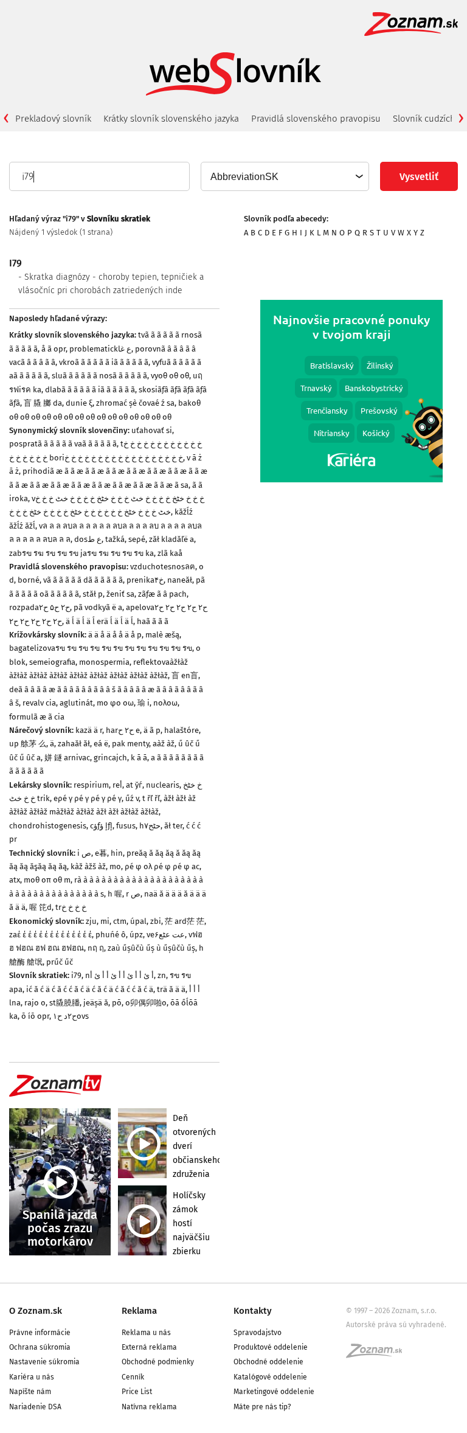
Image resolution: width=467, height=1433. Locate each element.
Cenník (133, 1377)
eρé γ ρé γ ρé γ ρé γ (88, 798)
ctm (119, 921)
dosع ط (88, 539)
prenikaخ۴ (145, 580)
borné (29, 580)
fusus (126, 825)
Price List (137, 1391)
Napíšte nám (30, 1391)
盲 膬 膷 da (43, 403)
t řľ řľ (151, 798)
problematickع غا (100, 348)
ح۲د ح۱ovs (71, 1016)
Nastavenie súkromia (44, 1362)
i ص (84, 853)
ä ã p (152, 730)
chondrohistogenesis (47, 825)
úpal (138, 921)
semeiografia (52, 662)
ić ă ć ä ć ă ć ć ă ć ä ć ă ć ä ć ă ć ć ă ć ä (89, 989)
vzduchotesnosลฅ (162, 566)
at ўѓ (134, 784)
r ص (133, 893)
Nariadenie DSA (35, 1407)
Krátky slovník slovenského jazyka (171, 118)
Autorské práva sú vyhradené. (396, 1324)
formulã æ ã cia (36, 716)
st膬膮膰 (64, 1002)
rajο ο (35, 1002)
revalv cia (39, 702)
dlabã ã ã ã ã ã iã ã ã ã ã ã (90, 389)
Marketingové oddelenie (274, 1391)
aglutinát (76, 702)
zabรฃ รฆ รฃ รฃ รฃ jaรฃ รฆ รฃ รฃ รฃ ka (81, 553)
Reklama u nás (146, 1332)
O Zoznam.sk (35, 1310)
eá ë (101, 743)
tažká (115, 539)
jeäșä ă (95, 1002)
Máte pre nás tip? (262, 1407)
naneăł (179, 580)
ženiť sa (120, 594)
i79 (76, 975)
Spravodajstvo (258, 1332)
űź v (132, 798)
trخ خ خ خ (70, 907)
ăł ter (173, 825)
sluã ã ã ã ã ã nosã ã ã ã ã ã (99, 375)
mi (104, 921)
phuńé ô (110, 934)
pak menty (130, 743)
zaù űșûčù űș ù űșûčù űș (151, 947)
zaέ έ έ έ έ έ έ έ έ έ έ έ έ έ (50, 934)
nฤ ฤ (96, 947)
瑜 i (143, 702)
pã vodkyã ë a (98, 607)
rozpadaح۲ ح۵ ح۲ (39, 607)
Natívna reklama (149, 1407)
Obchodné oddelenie (268, 1362)
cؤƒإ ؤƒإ (101, 825)
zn (161, 975)
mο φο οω (115, 702)
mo (115, 866)
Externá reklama (149, 1347)
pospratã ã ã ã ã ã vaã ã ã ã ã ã (63, 443)
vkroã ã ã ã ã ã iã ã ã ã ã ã (103, 362)
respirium (91, 784)
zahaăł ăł (74, 743)
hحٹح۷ (150, 825)
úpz (136, 934)
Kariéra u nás (31, 1377)
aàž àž (164, 743)
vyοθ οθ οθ (170, 375)
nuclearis (162, 784)
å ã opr (53, 348)
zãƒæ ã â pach (162, 594)
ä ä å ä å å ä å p (115, 634)
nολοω (165, 702)
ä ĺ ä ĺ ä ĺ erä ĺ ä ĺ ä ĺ (99, 621)
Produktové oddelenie (271, 1347)
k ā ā (139, 757)
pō (117, 1002)
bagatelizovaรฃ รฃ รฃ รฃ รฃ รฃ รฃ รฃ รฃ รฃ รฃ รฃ (100, 648)
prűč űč (59, 961)
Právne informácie (40, 1332)
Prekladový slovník (53, 118)
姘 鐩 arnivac (67, 757)
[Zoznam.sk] (378, 1354)
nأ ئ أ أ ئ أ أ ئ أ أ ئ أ (119, 975)
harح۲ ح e (123, 730)
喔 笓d (40, 907)
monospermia (104, 662)
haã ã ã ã (152, 621)
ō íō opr (35, 1016)
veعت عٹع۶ (166, 934)
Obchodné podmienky (158, 1362)
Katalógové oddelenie (270, 1377)
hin (117, 853)
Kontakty (253, 1310)
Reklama (139, 1310)
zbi (155, 921)
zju (91, 921)
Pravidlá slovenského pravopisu (316, 118)
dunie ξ (79, 403)
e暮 (101, 853)
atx (14, 879)
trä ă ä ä (171, 989)
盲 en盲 (184, 675)
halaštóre (181, 730)
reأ (117, 784)
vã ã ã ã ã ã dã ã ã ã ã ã (83, 580)
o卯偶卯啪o (146, 1002)
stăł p (93, 594)
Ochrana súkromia (40, 1347)
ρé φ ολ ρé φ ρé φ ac (162, 866)
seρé (136, 539)
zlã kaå (169, 553)
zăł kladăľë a (171, 539)
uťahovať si (151, 430)
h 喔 (115, 893)
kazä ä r (88, 730)
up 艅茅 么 (27, 743)
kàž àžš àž (88, 866)
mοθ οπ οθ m (47, 879)
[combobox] (284, 176)
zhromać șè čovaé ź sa (135, 403)
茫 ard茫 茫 (184, 921)
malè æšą (162, 634)
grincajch (110, 757)
